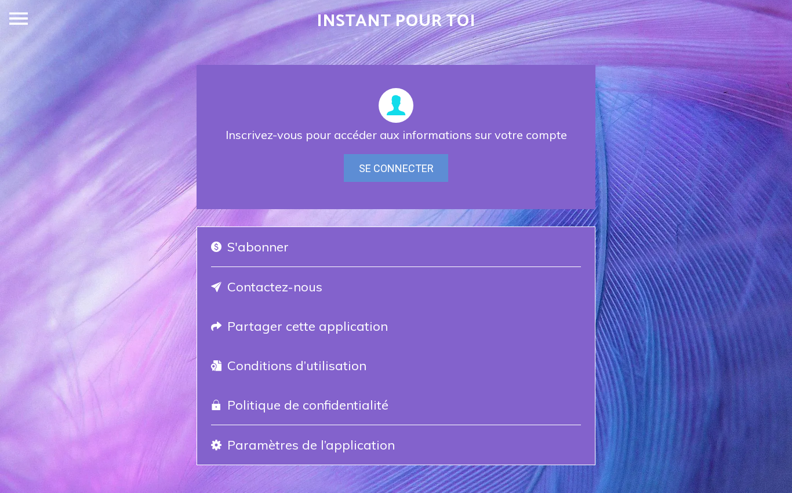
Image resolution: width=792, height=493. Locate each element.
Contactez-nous (274, 287)
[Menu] (18, 18)
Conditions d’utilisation (296, 365)
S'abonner (258, 247)
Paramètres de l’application (311, 445)
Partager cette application (307, 326)
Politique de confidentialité (307, 405)
